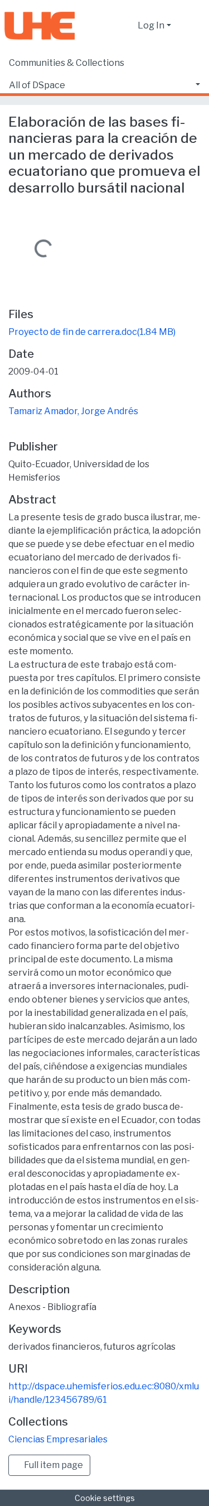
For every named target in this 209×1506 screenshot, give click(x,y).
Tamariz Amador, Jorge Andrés (73, 411)
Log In (151, 25)
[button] (126, 25)
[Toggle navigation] (193, 26)
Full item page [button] (52, 1465)
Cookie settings (105, 1498)
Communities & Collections (66, 62)
